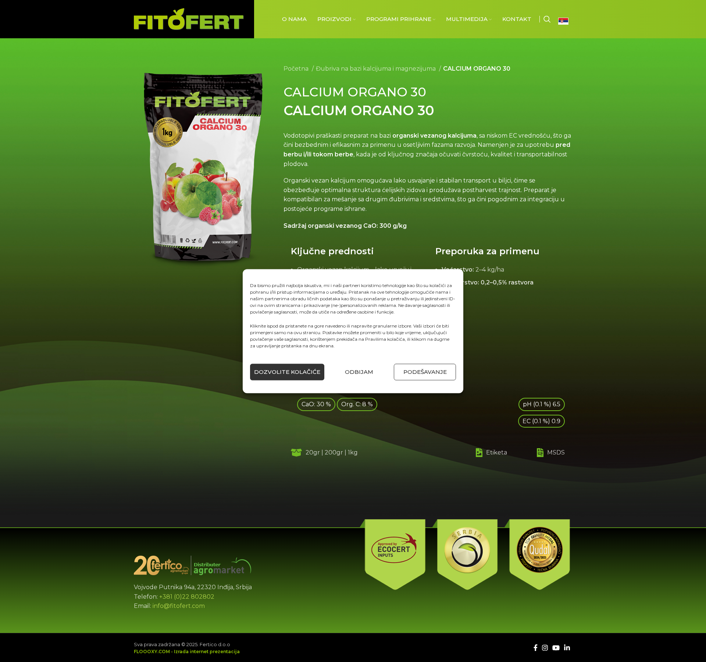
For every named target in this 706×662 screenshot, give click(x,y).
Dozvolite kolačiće (287, 371)
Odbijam (359, 371)
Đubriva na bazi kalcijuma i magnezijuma (376, 68)
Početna (297, 68)
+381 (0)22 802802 (186, 596)
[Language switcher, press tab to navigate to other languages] (565, 21)
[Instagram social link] (545, 647)
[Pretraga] (547, 19)
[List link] (485, 452)
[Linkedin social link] (567, 647)
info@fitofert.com (179, 605)
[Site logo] (189, 18)
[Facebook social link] (535, 647)
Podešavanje (425, 371)
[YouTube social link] (556, 647)
